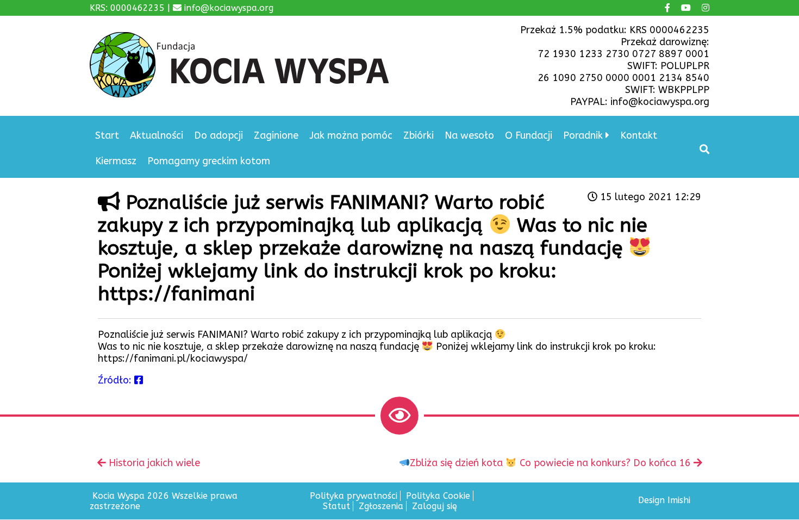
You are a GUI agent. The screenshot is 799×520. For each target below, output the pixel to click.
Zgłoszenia (381, 506)
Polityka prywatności (353, 496)
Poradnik (583, 135)
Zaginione (276, 135)
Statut (336, 506)
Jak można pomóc (350, 135)
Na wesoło (469, 135)
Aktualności (156, 135)
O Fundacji (528, 135)
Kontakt (638, 135)
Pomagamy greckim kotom (208, 161)
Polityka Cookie (438, 496)
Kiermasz (115, 161)
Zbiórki (418, 135)
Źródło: (116, 380)
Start (107, 135)
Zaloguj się (434, 506)
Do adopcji (218, 135)
